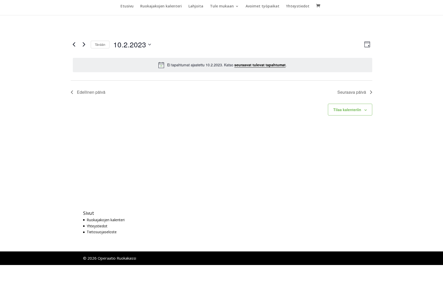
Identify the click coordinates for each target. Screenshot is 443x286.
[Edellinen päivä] (74, 44)
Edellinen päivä (91, 92)
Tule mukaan (222, 6)
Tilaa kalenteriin (347, 109)
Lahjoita (195, 6)
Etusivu (127, 6)
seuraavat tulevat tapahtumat (260, 64)
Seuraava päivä (351, 92)
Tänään (100, 44)
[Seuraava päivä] (84, 44)
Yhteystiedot (297, 6)
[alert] (222, 65)
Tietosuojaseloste (102, 231)
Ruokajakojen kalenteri (161, 6)
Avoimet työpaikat (262, 6)
